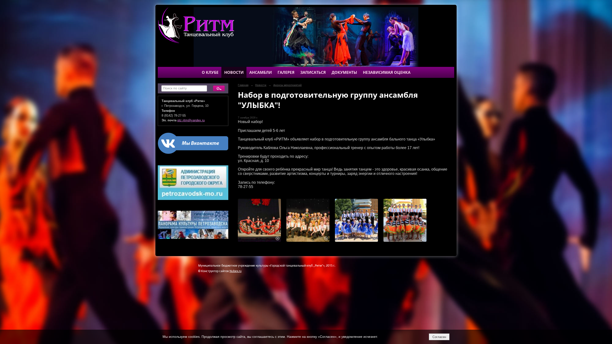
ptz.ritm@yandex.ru (191, 120)
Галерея (286, 72)
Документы (344, 72)
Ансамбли (260, 72)
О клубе (210, 72)
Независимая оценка (386, 72)
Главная (243, 85)
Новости (234, 72)
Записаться (313, 72)
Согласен (439, 337)
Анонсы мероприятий (287, 85)
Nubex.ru (235, 271)
